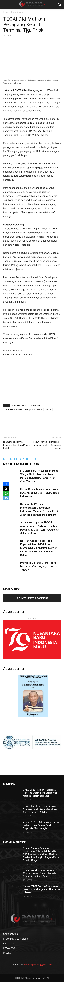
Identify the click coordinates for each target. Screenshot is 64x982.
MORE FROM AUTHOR (21, 464)
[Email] (37, 423)
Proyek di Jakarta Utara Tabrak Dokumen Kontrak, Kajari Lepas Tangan (38, 566)
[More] (52, 423)
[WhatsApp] (30, 423)
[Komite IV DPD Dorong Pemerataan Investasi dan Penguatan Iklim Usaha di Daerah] (12, 891)
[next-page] (10, 578)
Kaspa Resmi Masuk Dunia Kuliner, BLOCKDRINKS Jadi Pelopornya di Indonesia (40, 492)
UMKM (48, 409)
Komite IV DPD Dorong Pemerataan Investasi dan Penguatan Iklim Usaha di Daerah (41, 889)
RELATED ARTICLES (19, 459)
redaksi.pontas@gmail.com (38, 964)
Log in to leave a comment (32, 598)
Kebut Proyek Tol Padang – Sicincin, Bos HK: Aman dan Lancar (47, 445)
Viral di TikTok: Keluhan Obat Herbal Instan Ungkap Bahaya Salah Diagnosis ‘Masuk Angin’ (41, 825)
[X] (6, 488)
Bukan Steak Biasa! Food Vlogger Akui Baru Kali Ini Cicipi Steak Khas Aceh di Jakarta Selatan (40, 809)
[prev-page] (5, 578)
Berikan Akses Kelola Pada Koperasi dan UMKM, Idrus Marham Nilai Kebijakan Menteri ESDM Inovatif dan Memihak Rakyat (38, 548)
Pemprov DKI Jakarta (33, 409)
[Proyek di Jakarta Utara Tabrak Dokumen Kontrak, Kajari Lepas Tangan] (11, 566)
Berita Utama (17, 12)
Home (5, 12)
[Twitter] (23, 423)
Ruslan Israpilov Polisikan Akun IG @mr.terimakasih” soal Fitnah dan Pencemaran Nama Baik (40, 873)
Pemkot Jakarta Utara (13, 409)
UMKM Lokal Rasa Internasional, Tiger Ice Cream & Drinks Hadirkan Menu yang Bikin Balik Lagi (40, 793)
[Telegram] (44, 423)
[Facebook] (16, 423)
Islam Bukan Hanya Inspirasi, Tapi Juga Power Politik (16, 445)
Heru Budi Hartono (20, 405)
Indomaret (35, 405)
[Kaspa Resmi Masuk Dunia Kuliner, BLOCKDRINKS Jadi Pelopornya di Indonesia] (11, 492)
